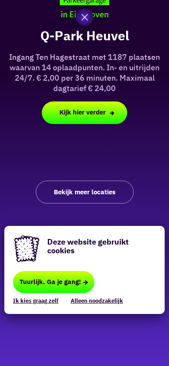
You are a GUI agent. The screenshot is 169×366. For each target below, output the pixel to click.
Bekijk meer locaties (85, 192)
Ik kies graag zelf (35, 300)
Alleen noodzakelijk (97, 300)
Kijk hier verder (82, 112)
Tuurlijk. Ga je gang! (50, 282)
